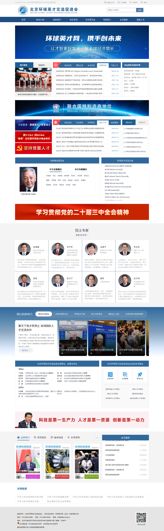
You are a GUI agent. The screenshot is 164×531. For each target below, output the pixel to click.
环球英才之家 (79, 314)
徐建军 (136, 87)
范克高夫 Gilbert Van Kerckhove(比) (117, 197)
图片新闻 (23, 65)
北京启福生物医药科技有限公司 (75, 376)
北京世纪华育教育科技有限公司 (75, 378)
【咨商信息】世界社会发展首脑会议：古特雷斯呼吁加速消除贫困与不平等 (79, 84)
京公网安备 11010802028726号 (30, 524)
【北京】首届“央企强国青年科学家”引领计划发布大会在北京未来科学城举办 (79, 150)
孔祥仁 (139, 77)
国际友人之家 (113, 314)
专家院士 (107, 19)
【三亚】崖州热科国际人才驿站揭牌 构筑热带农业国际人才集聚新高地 (79, 133)
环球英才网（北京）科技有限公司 (37, 373)
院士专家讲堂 (96, 314)
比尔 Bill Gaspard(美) (112, 190)
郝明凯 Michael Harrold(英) (114, 183)
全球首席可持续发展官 (134, 314)
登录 (145, 2)
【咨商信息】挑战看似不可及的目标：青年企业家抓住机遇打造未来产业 (79, 80)
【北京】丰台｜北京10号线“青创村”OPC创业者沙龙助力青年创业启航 (79, 146)
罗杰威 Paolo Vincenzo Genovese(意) (118, 187)
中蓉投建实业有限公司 (33, 381)
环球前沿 (91, 122)
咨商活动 (102, 65)
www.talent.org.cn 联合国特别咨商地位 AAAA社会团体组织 (35, 2)
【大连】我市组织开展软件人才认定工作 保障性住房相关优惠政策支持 (79, 128)
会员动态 (91, 65)
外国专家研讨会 (61, 314)
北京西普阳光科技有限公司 (34, 384)
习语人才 (114, 65)
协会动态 (68, 65)
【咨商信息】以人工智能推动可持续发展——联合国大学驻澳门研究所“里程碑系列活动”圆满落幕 (79, 93)
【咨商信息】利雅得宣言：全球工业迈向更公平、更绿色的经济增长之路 (79, 75)
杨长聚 (134, 77)
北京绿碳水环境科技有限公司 (74, 373)
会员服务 (124, 19)
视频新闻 (41, 65)
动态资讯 (74, 19)
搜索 (139, 10)
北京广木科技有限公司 (72, 381)
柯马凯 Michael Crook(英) (114, 169)
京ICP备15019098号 (50, 524)
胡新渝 (137, 74)
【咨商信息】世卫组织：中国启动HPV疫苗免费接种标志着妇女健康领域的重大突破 (79, 89)
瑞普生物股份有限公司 (33, 378)
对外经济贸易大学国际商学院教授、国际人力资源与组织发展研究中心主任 (37, 392)
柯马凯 (142, 74)
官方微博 (123, 2)
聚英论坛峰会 (43, 314)
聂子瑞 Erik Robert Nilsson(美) (115, 173)
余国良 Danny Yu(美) (112, 180)
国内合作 (142, 122)
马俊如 (137, 70)
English (135, 2)
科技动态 (68, 122)
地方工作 (102, 122)
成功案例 (114, 122)
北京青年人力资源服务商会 (34, 376)
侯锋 (132, 87)
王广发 (144, 77)
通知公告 (79, 65)
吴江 (133, 74)
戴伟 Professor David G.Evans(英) (117, 176)
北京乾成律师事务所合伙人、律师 (37, 396)
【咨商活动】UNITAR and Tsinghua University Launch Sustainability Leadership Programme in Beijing (79, 71)
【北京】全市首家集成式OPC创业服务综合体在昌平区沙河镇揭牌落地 (79, 137)
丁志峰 (131, 81)
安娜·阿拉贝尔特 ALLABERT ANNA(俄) (118, 166)
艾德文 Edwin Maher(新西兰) (115, 193)
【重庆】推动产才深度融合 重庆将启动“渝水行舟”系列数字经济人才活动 (79, 142)
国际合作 (129, 122)
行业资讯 (79, 122)
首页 (23, 19)
